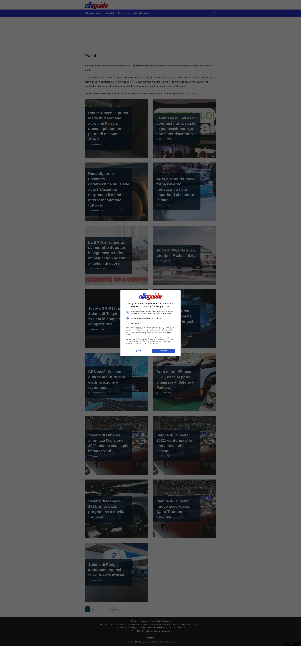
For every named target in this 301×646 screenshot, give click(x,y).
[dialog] (150, 323)
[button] (150, 323)
